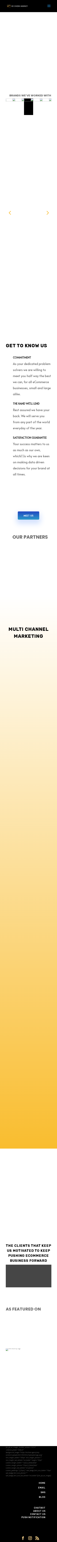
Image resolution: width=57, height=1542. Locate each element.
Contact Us (37, 1514)
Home (42, 1483)
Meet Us (28, 515)
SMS (43, 1492)
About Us (39, 1511)
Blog (42, 1497)
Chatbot (39, 1508)
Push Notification (33, 1517)
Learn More (28, 750)
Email (41, 1487)
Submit (43, 1441)
